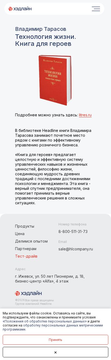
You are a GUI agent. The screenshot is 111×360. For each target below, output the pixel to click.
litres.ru (85, 115)
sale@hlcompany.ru (75, 249)
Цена (20, 233)
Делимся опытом (31, 241)
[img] (20, 8)
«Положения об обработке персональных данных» (45, 321)
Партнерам (25, 248)
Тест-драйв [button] (26, 256)
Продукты (24, 226)
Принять (55, 340)
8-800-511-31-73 (73, 231)
